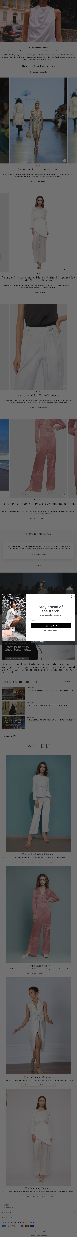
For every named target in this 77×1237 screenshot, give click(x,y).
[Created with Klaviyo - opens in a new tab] (38, 642)
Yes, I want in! (51, 625)
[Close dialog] (72, 596)
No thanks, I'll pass (50, 630)
